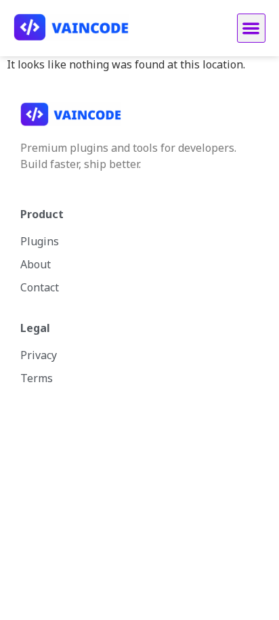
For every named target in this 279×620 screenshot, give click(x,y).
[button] (251, 28)
